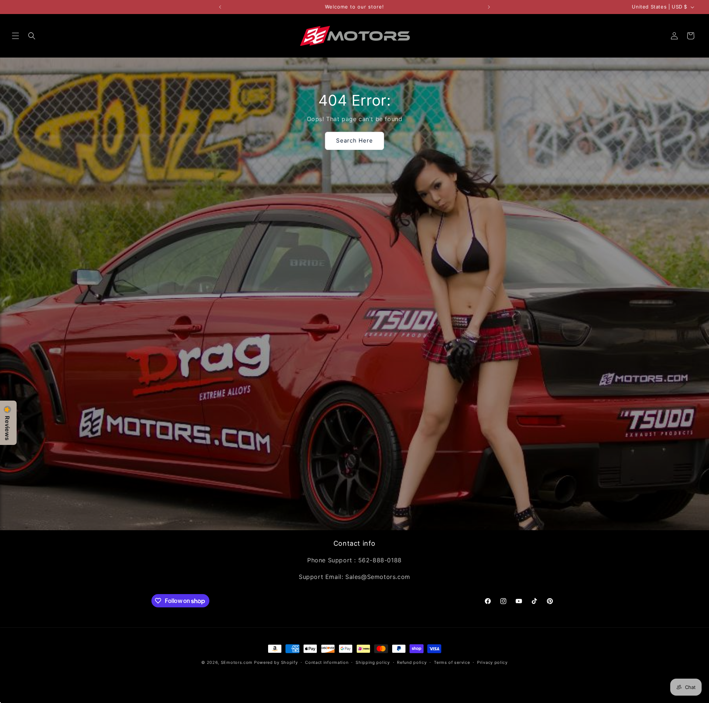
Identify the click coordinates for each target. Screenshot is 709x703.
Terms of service (452, 662)
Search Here (354, 140)
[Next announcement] (489, 7)
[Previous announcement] (220, 7)
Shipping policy (373, 662)
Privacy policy (492, 662)
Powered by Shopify (276, 662)
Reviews (7, 428)
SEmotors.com (237, 662)
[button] (15, 36)
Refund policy (412, 662)
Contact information (326, 662)
